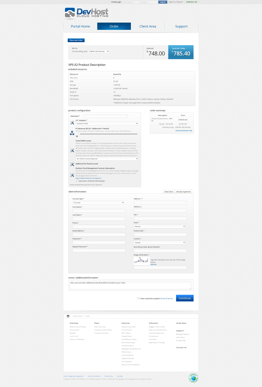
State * (136, 222)
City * (136, 214)
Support (181, 26)
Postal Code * (139, 231)
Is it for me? (74, 336)
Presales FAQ (181, 340)
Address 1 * (138, 199)
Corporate (152, 339)
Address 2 (137, 207)
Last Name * (77, 215)
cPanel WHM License (83, 141)
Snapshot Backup (128, 358)
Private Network (127, 355)
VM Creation (126, 333)
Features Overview (129, 327)
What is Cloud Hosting (77, 327)
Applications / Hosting (157, 342)
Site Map (120, 376)
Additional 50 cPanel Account (87, 164)
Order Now (181, 323)
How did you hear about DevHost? (147, 247)
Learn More (180, 337)
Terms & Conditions (94, 376)
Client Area (147, 26)
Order (114, 26)
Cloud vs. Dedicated (77, 339)
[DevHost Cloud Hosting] (90, 13)
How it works (74, 330)
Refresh (153, 264)
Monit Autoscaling (128, 342)
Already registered (183, 191)
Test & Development (156, 333)
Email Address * (79, 231)
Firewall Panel (127, 336)
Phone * (76, 223)
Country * (137, 239)
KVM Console (126, 352)
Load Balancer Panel (129, 339)
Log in (162, 2)
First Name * (77, 207)
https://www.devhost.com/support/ (88, 178)
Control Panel (127, 330)
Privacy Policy (109, 376)
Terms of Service (166, 298)
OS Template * (81, 120)
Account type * (78, 199)
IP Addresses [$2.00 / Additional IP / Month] (92, 128)
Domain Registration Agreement (73, 376)
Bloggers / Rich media (157, 327)
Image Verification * (141, 255)
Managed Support (182, 334)
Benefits (73, 333)
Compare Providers (101, 333)
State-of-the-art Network (131, 365)
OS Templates (127, 361)
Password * (77, 239)
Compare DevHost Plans (103, 330)
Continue (185, 298)
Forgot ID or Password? (176, 2)
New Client (169, 191)
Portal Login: (116, 2)
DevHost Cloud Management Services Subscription (95, 168)
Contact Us (181, 347)
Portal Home (80, 26)
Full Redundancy (128, 346)
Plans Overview (100, 327)
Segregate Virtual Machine (131, 349)
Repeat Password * (80, 247)
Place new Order (76, 40)
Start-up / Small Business (158, 330)
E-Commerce (154, 336)
